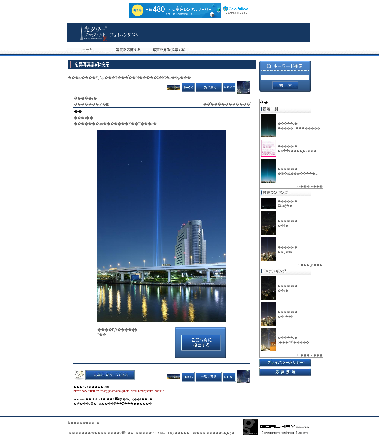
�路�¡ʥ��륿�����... (298, 173)
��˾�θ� (285, 252)
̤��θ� (283, 225)
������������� (300, 128)
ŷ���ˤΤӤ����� (294, 342)
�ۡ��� (73, 423)
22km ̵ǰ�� (285, 206)
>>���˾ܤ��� (310, 186)
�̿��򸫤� (93, 423)
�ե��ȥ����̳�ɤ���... (298, 151)
